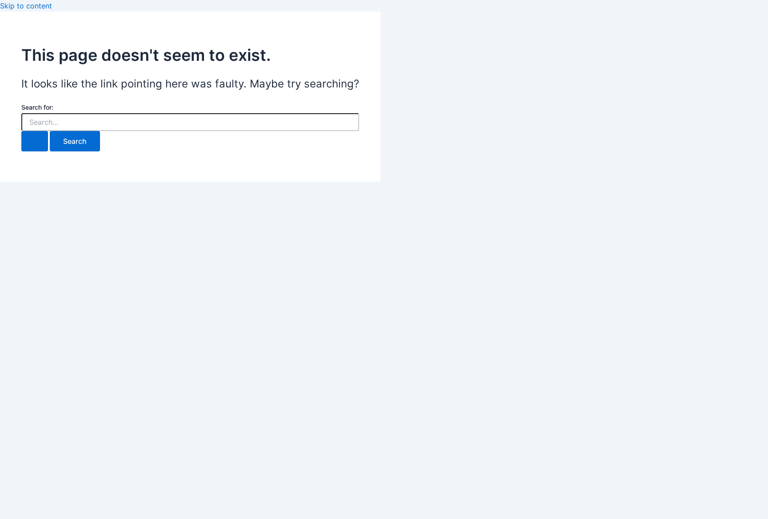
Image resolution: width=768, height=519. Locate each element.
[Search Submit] (34, 141)
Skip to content (26, 5)
